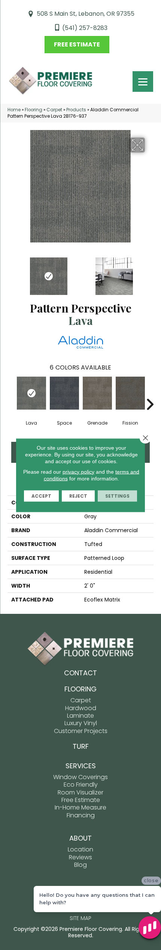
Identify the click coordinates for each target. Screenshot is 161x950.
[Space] (64, 393)
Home (14, 110)
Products (76, 110)
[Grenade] (97, 393)
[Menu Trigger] (143, 81)
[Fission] (130, 393)
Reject (78, 495)
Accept (41, 495)
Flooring (33, 110)
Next (150, 272)
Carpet (54, 110)
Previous (11, 272)
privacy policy (78, 471)
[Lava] (31, 393)
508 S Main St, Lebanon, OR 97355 (85, 13)
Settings (117, 495)
